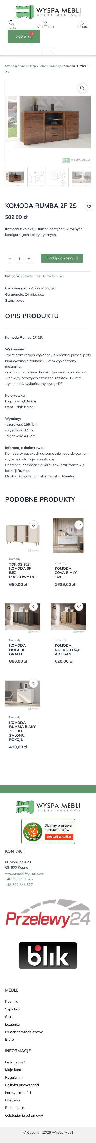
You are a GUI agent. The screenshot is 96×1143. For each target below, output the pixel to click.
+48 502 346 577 (19, 884)
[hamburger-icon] (48, 50)
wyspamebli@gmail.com (24, 873)
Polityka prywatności (22, 1085)
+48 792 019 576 (19, 879)
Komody (55, 66)
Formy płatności (18, 1092)
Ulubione (82, 27)
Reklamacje (14, 1107)
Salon (43, 66)
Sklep (32, 66)
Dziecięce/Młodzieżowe (24, 1032)
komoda (49, 276)
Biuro (9, 1039)
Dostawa (12, 1100)
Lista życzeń (15, 1062)
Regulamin (14, 1077)
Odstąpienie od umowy (24, 1115)
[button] (82, 88)
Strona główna (15, 66)
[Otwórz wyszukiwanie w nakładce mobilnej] (11, 25)
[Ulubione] (82, 23)
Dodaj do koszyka (62, 257)
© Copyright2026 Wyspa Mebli (48, 1132)
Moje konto (45, 27)
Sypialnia (12, 1009)
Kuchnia (11, 1001)
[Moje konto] (45, 23)
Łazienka (12, 1024)
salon (60, 276)
